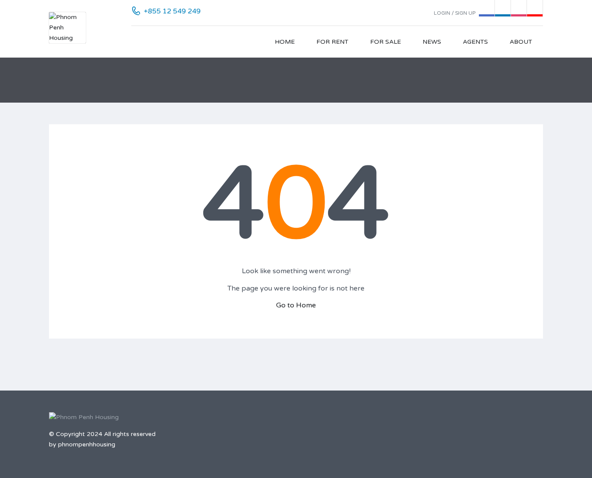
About (521, 41)
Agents (475, 41)
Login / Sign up (454, 13)
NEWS (432, 41)
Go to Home (296, 305)
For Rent (332, 41)
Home (285, 41)
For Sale (385, 41)
